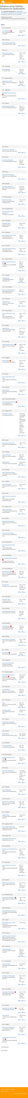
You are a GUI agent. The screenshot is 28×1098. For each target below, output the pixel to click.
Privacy (2, 1091)
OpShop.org (8, 2)
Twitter (7, 1089)
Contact (3, 1089)
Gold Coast (22, 12)
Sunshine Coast (16, 14)
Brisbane (19, 11)
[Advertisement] (14, 130)
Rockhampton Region (6, 14)
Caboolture (10, 12)
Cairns (16, 12)
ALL (2, 11)
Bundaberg (3, 12)
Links (6, 1091)
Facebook (12, 1089)
